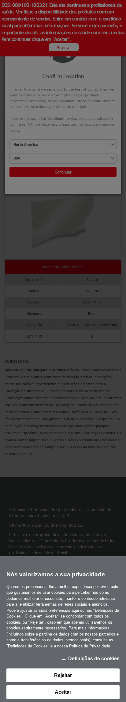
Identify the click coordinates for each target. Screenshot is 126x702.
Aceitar (63, 692)
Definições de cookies (94, 658)
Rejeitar (63, 675)
